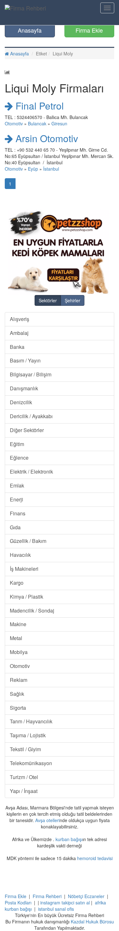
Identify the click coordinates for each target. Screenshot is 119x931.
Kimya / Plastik (26, 596)
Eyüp (33, 169)
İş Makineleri (24, 568)
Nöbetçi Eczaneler (86, 896)
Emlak (17, 485)
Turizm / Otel (24, 777)
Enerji (16, 499)
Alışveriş (19, 319)
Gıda (15, 527)
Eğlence (19, 457)
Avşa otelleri (47, 820)
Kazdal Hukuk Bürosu (92, 921)
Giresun (59, 123)
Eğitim (17, 444)
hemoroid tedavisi (95, 858)
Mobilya (19, 652)
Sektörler (48, 300)
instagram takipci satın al (65, 902)
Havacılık (20, 554)
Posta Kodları (18, 902)
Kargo (16, 582)
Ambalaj (19, 333)
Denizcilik (21, 402)
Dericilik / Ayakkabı (31, 416)
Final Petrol (38, 105)
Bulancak (37, 123)
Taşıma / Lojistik (28, 735)
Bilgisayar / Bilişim (30, 374)
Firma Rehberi (47, 896)
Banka (17, 346)
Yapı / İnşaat (23, 791)
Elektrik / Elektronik (31, 471)
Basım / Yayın (25, 360)
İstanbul (51, 169)
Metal (16, 638)
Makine (18, 624)
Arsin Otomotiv (45, 138)
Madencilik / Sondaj (32, 610)
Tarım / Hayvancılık (31, 721)
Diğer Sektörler (27, 430)
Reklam (18, 679)
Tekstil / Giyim (25, 749)
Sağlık (17, 693)
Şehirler (72, 300)
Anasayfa (30, 30)
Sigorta (18, 707)
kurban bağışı (69, 839)
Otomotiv (14, 123)
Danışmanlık (24, 388)
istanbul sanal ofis (56, 909)
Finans (17, 513)
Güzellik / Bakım (28, 540)
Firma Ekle (89, 30)
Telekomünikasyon (31, 763)
